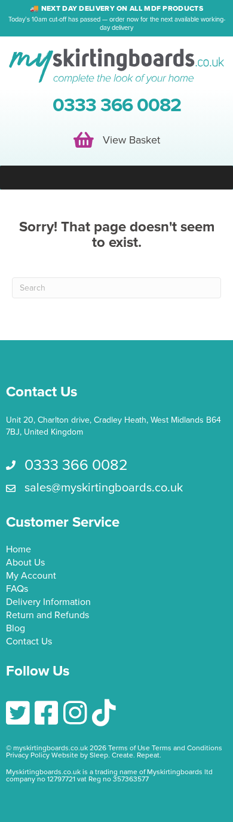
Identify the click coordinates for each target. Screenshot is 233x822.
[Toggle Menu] (116, 178)
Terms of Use (129, 748)
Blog (15, 629)
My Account (31, 576)
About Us (25, 563)
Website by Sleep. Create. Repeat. (107, 755)
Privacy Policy (28, 755)
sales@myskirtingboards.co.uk (103, 488)
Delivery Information (48, 602)
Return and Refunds (47, 615)
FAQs (17, 589)
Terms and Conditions (187, 748)
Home (18, 550)
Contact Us (29, 642)
